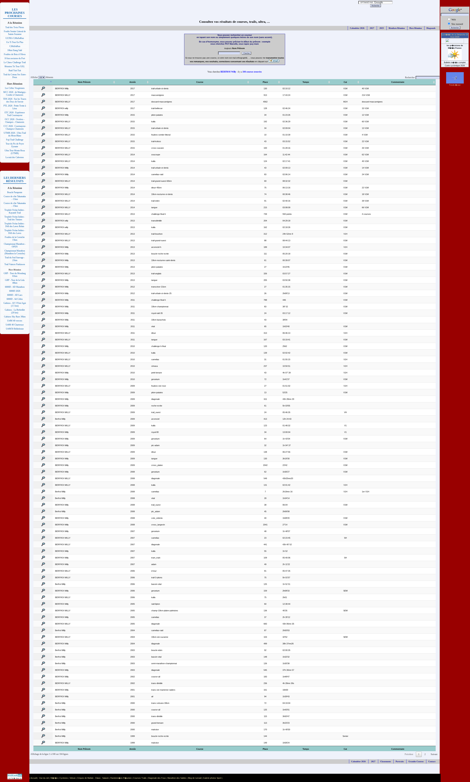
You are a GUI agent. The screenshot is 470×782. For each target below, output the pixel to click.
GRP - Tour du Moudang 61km (15, 274)
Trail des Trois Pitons (14, 27)
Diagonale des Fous (157, 778)
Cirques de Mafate (85, 778)
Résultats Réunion (397, 28)
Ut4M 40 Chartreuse (15, 324)
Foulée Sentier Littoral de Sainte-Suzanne (15, 32)
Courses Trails (139, 778)
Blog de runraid (194, 778)
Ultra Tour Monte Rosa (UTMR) (15, 152)
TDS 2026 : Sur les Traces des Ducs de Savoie (14, 100)
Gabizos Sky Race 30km (15, 316)
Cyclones (63, 778)
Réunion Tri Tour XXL (15, 66)
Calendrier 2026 (357, 28)
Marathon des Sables (176, 778)
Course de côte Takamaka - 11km (15, 197)
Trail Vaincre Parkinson (14, 264)
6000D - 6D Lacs (14, 295)
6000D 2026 (14, 291)
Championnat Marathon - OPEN (15, 245)
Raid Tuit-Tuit (15, 70)
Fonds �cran (455, 85)
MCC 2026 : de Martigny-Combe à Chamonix (14, 93)
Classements (385, 761)
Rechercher (410, 77)
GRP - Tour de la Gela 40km (14, 281)
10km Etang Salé (14, 50)
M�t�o (54, 778)
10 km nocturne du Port (14, 58)
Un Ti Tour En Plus (14, 42)
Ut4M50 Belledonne (15, 328)
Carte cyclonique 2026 (455, 65)
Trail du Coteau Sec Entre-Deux (14, 76)
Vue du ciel (44, 778)
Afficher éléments (41, 77)
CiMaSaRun (14, 46)
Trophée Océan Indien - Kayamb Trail (14, 211)
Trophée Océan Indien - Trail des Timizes (14, 218)
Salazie (105, 778)
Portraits (400, 761)
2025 (381, 28)
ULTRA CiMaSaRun (15, 38)
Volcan (72, 778)
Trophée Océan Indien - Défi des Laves (14, 231)
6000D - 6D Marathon (15, 287)
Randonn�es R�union (120, 778)
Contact (431, 761)
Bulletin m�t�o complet (455, 62)
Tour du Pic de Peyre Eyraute (15, 145)
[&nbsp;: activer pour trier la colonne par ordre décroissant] (43, 82)
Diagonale (430, 28)
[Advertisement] (178, 5)
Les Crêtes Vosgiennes (15, 88)
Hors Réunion (415, 28)
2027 (371, 28)
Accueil (33, 778)
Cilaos (98, 778)
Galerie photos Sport (212, 778)
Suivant (434, 754)
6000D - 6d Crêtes (15, 299)
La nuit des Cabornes (15, 157)
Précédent (409, 754)
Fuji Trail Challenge (14, 139)
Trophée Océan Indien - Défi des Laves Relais (14, 225)
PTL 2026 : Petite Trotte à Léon (14, 107)
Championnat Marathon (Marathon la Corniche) (14, 252)
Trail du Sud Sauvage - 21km (15, 259)
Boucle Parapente (14, 192)
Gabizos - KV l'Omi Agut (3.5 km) (14, 304)
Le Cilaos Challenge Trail (15, 62)
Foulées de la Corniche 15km (15, 238)
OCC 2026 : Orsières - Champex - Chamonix (15, 120)
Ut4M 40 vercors (14, 320)
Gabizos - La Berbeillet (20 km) (15, 311)
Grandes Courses (416, 761)
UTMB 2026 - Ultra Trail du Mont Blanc (15, 134)
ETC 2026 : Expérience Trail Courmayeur (15, 114)
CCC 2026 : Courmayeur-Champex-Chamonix (14, 127)
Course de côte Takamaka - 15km (15, 204)
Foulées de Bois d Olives (15, 54)
